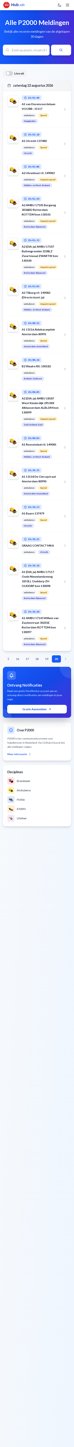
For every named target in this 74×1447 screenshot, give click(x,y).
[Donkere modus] (59, 5)
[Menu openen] (67, 5)
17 (27, 659)
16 (17, 659)
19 (46, 659)
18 (37, 659)
